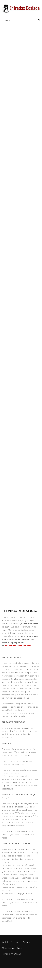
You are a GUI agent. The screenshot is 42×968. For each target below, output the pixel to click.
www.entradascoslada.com (18, 646)
